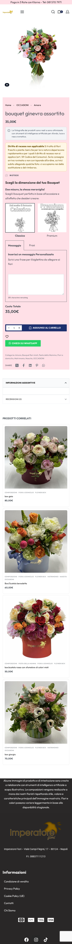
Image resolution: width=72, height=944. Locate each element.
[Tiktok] (45, 939)
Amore (37, 105)
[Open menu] (22, 11)
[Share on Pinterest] (36, 365)
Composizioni (11, 492)
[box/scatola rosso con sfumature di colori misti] (36, 628)
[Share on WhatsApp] (43, 365)
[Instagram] (36, 939)
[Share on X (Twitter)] (17, 365)
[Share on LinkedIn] (30, 365)
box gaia (9, 496)
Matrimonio (19, 358)
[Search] (53, 12)
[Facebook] (26, 939)
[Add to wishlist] (7, 336)
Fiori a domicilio (26, 492)
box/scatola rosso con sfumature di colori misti (27, 667)
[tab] (36, 382)
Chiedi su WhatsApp (24, 343)
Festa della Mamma (48, 355)
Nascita (29, 358)
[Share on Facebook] (23, 365)
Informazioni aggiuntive (20, 382)
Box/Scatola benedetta (16, 583)
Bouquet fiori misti (30, 355)
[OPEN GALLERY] (36, 55)
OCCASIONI (22, 105)
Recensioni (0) (14, 399)
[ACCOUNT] (67, 12)
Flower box (40, 492)
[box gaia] (36, 457)
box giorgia (10, 754)
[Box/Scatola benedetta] (36, 541)
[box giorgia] (36, 712)
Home (8, 105)
